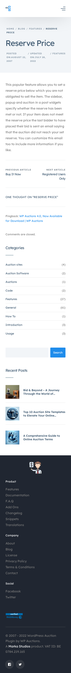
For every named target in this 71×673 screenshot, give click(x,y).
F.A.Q (10, 501)
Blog (9, 549)
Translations (15, 525)
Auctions (11, 282)
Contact (12, 573)
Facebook (13, 591)
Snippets (12, 519)
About (10, 543)
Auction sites (14, 264)
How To (11, 316)
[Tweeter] (20, 664)
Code (9, 290)
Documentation (17, 495)
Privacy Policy (16, 561)
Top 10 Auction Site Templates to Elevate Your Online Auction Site (44, 413)
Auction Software (17, 273)
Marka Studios (19, 646)
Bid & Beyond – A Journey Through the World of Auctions (41, 392)
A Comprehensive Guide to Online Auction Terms (41, 437)
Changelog (14, 513)
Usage (10, 333)
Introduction (14, 325)
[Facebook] (9, 664)
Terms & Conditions (20, 567)
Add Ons (12, 507)
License (11, 555)
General (11, 307)
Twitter (11, 597)
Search (58, 352)
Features (58, 53)
